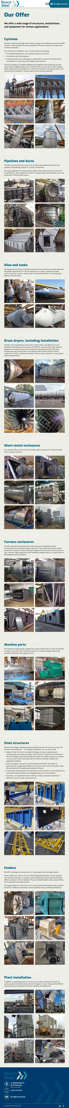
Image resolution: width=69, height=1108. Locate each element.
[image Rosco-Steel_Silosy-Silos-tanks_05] (50, 291)
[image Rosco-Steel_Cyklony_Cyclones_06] (50, 137)
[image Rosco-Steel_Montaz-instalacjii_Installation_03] (50, 1027)
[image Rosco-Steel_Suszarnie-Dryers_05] (19, 421)
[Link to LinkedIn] (60, 1105)
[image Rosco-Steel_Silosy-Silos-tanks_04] (19, 291)
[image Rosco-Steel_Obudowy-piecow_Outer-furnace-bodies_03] (50, 595)
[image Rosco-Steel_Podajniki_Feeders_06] (50, 953)
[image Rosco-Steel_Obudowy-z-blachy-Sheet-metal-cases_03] (50, 493)
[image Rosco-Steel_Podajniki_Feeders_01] (19, 903)
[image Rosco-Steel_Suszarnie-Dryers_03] (19, 396)
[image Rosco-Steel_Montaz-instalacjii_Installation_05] (19, 1002)
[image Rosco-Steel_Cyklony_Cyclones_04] (19, 137)
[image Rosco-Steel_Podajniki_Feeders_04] (19, 953)
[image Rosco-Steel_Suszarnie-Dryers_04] (50, 396)
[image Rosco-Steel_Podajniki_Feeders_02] (19, 928)
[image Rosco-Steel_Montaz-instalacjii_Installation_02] (19, 1027)
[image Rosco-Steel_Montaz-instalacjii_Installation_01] (50, 1002)
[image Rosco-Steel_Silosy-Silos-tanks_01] (19, 316)
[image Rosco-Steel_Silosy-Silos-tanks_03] (50, 316)
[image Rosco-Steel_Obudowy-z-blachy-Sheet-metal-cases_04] (19, 517)
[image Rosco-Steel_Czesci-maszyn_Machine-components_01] (50, 719)
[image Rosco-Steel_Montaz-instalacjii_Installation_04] (19, 1051)
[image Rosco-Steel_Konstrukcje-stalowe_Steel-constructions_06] (50, 843)
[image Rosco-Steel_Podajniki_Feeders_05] (50, 903)
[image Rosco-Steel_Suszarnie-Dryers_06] (19, 371)
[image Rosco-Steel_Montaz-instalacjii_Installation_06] (50, 1051)
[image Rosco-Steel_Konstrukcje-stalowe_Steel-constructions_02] (19, 794)
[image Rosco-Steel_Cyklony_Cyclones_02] (19, 87)
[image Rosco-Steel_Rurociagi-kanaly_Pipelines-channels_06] (19, 216)
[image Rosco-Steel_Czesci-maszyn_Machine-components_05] (19, 694)
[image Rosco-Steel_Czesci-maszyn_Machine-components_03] (50, 669)
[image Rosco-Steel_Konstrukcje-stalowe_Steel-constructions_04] (19, 819)
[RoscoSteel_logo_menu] (12, 4)
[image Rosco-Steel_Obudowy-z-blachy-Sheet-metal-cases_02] (19, 493)
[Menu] (46, 4)
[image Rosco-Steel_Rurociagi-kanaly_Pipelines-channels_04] (19, 241)
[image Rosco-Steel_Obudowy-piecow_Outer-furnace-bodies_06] (19, 620)
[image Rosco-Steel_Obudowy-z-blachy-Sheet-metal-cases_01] (19, 468)
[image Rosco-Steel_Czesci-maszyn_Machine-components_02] (19, 669)
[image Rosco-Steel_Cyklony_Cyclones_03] (19, 112)
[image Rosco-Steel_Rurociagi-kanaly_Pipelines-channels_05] (50, 241)
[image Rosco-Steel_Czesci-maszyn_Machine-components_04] (50, 694)
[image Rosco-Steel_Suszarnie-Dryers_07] (50, 421)
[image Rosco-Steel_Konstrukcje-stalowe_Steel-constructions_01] (19, 843)
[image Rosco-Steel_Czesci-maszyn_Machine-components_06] (19, 719)
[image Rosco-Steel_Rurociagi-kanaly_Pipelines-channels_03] (50, 191)
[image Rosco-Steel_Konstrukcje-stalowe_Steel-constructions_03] (50, 794)
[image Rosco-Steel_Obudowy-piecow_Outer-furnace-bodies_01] (19, 570)
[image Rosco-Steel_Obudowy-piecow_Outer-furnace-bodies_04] (19, 595)
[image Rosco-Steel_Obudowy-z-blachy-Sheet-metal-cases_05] (50, 517)
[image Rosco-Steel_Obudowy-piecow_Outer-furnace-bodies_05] (50, 570)
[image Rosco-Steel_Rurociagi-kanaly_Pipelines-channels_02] (50, 216)
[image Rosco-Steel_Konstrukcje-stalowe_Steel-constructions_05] (50, 819)
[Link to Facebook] (63, 1105)
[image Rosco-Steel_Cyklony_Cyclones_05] (50, 112)
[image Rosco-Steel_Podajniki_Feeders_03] (50, 928)
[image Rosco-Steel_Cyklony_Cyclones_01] (50, 87)
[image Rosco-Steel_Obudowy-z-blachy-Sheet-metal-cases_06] (50, 468)
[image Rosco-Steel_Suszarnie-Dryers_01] (50, 371)
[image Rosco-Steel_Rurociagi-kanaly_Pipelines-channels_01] (19, 191)
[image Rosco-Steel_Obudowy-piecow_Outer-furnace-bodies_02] (50, 620)
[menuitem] (46, 4)
